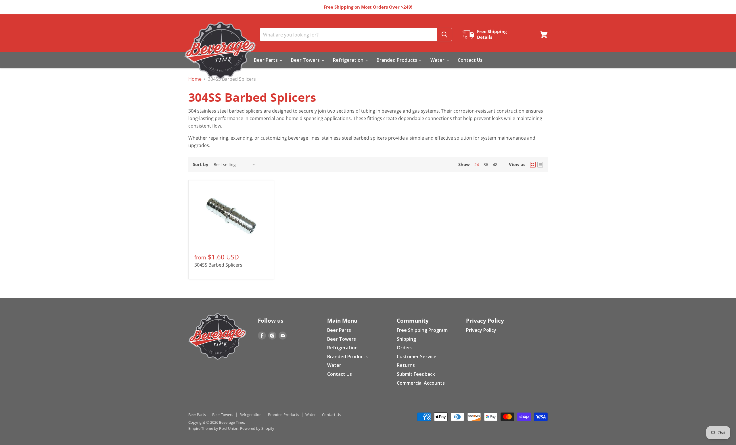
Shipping (406, 339)
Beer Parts (266, 60)
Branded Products (397, 60)
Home (195, 79)
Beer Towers (306, 60)
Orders (405, 347)
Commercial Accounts (421, 383)
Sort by (200, 164)
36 (486, 164)
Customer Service (416, 356)
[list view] (540, 164)
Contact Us (470, 60)
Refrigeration (349, 60)
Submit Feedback (416, 374)
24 (476, 164)
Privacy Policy (481, 330)
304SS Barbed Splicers (218, 265)
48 (495, 164)
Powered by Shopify (257, 428)
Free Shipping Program (422, 330)
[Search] (444, 34)
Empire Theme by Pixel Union (213, 428)
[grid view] (533, 164)
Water (438, 60)
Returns (406, 365)
